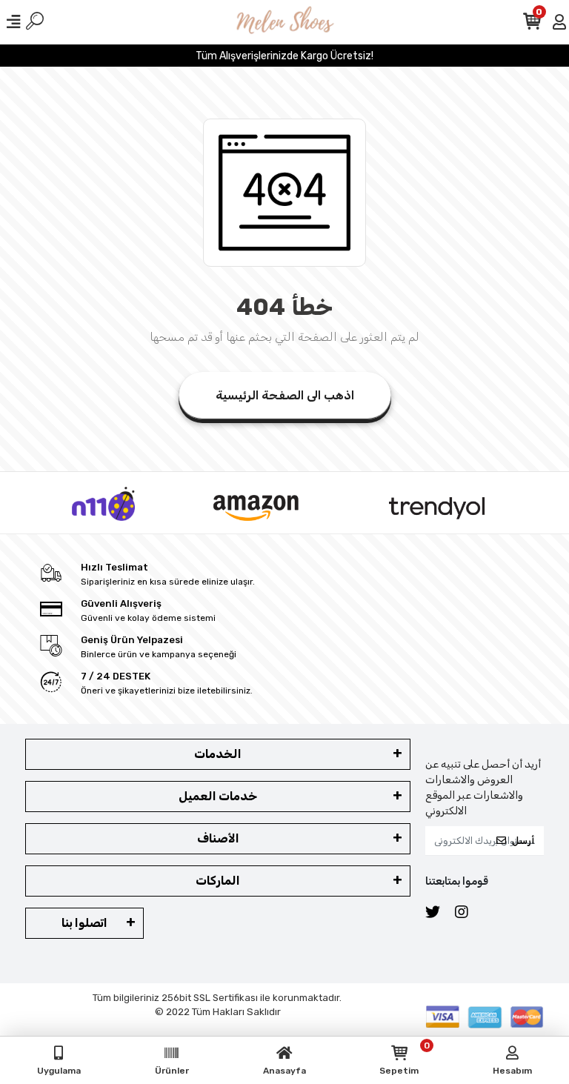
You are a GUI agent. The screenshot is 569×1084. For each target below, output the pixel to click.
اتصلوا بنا (84, 923)
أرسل (523, 840)
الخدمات (218, 754)
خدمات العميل (218, 796)
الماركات (218, 881)
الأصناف (218, 838)
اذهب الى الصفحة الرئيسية (285, 395)
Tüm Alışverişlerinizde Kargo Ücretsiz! (284, 56)
